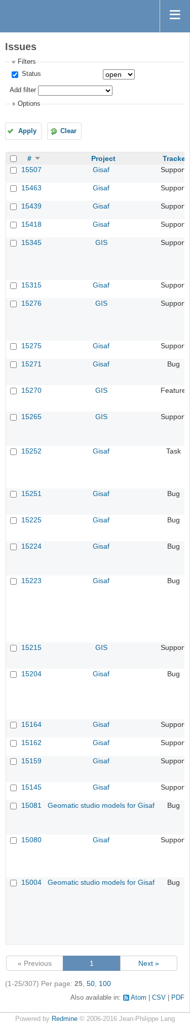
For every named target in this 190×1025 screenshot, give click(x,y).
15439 (31, 206)
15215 (31, 647)
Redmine (65, 1018)
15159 (31, 761)
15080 (31, 840)
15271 (31, 364)
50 (91, 983)
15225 (31, 520)
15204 (31, 674)
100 (105, 983)
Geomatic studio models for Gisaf (101, 805)
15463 (31, 188)
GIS (101, 242)
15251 (31, 493)
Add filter (23, 90)
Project (103, 158)
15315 (31, 285)
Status (30, 73)
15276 (31, 303)
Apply (27, 131)
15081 (31, 805)
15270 (31, 390)
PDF (177, 997)
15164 (31, 724)
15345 (31, 242)
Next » (148, 963)
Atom (138, 997)
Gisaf (101, 170)
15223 (31, 581)
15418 (31, 224)
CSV (159, 997)
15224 (31, 546)
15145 (31, 787)
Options (29, 103)
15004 (31, 882)
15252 (31, 451)
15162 (31, 743)
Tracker (175, 158)
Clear (68, 131)
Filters (27, 61)
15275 (31, 346)
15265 (31, 417)
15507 (31, 170)
